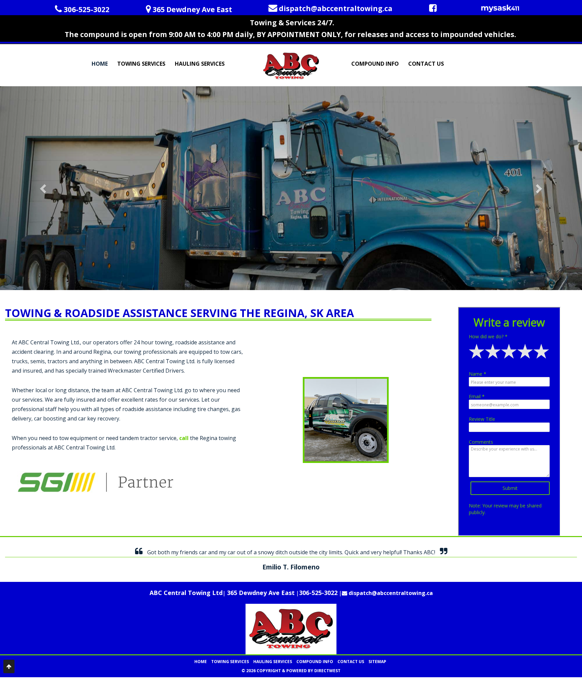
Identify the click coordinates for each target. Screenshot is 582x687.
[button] (43, 188)
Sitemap (377, 661)
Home (100, 63)
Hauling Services (200, 63)
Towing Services (141, 63)
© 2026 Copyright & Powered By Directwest (291, 671)
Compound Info (375, 63)
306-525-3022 (318, 593)
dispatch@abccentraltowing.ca (390, 593)
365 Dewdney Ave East (261, 593)
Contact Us (426, 63)
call (184, 438)
